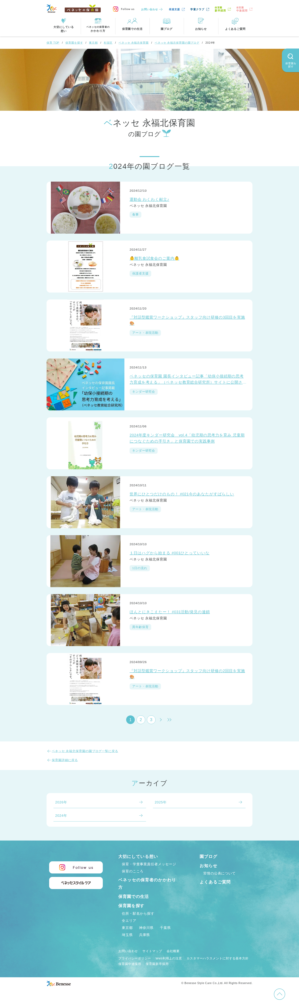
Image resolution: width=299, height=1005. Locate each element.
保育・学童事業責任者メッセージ (149, 864)
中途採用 (242, 9)
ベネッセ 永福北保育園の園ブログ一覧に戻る (85, 751)
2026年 (61, 802)
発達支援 (174, 9)
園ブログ (209, 856)
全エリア (129, 921)
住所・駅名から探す (138, 913)
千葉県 (165, 928)
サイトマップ (152, 951)
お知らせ (209, 865)
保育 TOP (53, 42)
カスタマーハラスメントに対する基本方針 (218, 958)
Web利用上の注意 (169, 958)
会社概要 (173, 951)
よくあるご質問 (215, 882)
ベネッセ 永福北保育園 (134, 42)
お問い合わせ (149, 9)
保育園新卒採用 (157, 964)
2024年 (61, 815)
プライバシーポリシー (134, 958)
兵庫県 (144, 935)
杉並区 (108, 42)
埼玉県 (127, 935)
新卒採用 (220, 9)
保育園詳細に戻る (65, 760)
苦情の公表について (219, 873)
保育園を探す (74, 42)
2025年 (161, 802)
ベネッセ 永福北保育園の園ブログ (177, 42)
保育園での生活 (133, 896)
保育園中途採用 (129, 964)
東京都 (93, 42)
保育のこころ (132, 871)
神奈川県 (146, 928)
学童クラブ (197, 9)
